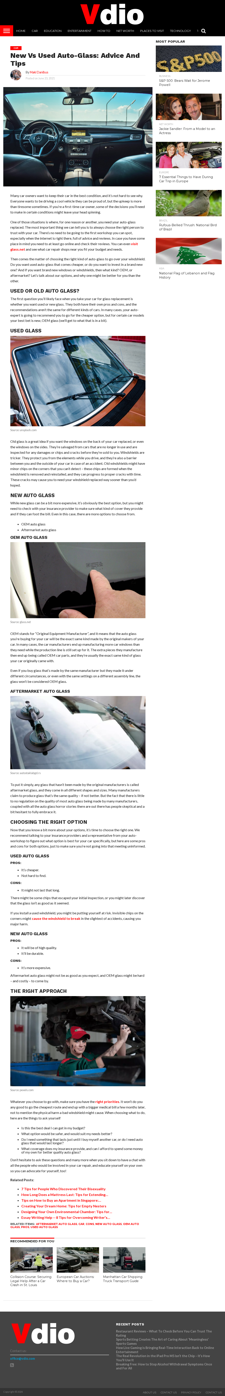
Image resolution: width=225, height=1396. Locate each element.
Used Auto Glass (44, 1227)
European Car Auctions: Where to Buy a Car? (75, 1279)
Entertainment (79, 31)
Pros (25, 1227)
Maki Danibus (39, 72)
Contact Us (169, 1392)
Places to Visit (152, 31)
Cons (90, 1224)
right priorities (107, 1101)
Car (35, 31)
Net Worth (125, 31)
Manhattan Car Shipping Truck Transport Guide (122, 1279)
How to (104, 31)
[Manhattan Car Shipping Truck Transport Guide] (124, 1271)
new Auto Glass (108, 1224)
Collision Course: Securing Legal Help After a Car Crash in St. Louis (30, 1281)
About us (149, 1392)
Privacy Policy (191, 1392)
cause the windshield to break (56, 918)
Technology (180, 31)
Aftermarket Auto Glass (56, 1224)
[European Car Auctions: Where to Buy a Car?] (78, 1271)
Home (20, 31)
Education (53, 31)
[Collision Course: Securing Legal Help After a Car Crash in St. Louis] (31, 1271)
